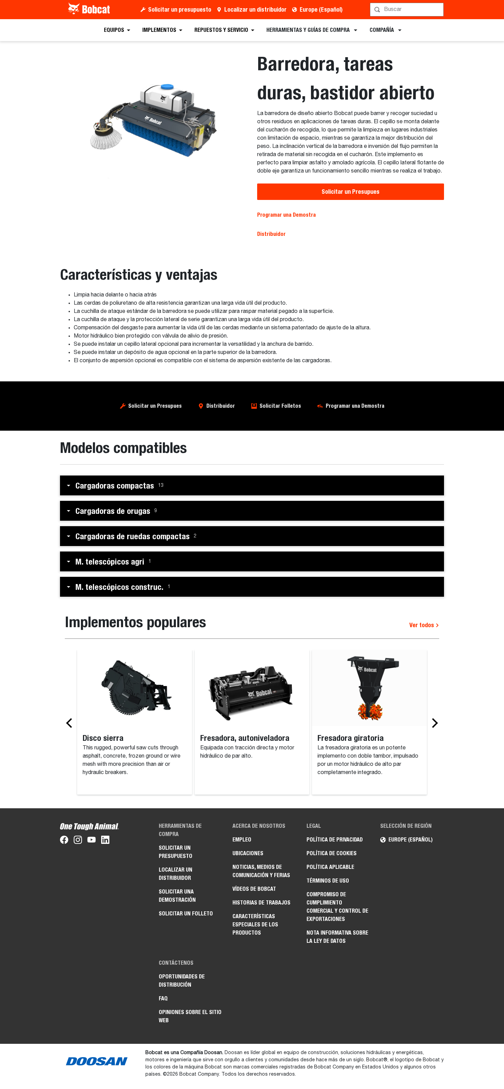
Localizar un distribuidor (255, 9)
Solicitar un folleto (186, 913)
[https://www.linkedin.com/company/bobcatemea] (105, 841)
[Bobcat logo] (89, 9)
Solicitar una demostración (177, 895)
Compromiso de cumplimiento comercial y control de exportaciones (337, 906)
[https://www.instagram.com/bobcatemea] (78, 841)
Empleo (241, 839)
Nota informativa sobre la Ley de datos (337, 936)
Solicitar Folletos (280, 406)
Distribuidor (271, 234)
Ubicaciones (247, 853)
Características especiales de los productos (255, 924)
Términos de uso (328, 880)
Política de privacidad (335, 839)
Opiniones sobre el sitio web (190, 1016)
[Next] (433, 722)
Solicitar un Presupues (351, 191)
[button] (252, 485)
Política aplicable (330, 867)
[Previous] (71, 722)
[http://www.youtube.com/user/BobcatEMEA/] (91, 841)
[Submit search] (438, 9)
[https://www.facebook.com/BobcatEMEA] (64, 841)
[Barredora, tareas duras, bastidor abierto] (153, 121)
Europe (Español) (321, 9)
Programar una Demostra (286, 215)
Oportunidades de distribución (182, 980)
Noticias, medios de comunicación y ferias (261, 871)
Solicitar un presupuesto (179, 9)
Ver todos (422, 625)
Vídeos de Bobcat (254, 889)
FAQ (163, 998)
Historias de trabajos (261, 902)
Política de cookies (332, 853)
